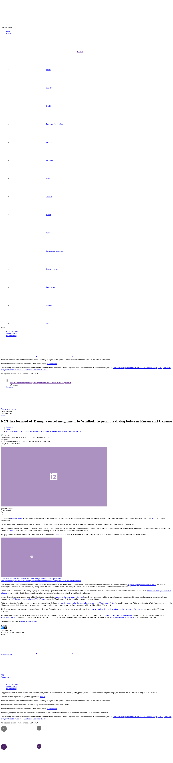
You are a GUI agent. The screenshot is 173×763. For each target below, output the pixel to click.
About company (12, 331)
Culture (49, 305)
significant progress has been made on (142, 585)
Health (48, 106)
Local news (50, 287)
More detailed (52, 364)
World (48, 215)
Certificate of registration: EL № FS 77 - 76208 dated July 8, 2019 (137, 368)
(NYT (153, 518)
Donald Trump (16, 518)
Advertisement (11, 336)
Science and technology (55, 251)
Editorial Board (11, 334)
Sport (48, 323)
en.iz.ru (42, 697)
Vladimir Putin (60, 535)
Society (49, 88)
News (8, 31)
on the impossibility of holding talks (123, 617)
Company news (52, 269)
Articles (8, 33)
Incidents (49, 160)
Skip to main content (8, 409)
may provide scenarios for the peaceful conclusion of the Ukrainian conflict (85, 603)
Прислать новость (8, 677)
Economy (49, 142)
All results (9, 387)
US (2, 518)
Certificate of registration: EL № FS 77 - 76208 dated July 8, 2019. (138, 717)
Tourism (49, 197)
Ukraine (12, 531)
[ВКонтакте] (2, 627)
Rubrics (80, 52)
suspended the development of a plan (69, 597)
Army (48, 233)
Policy (48, 70)
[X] (5, 627)
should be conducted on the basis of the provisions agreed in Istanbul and (116, 609)
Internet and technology (55, 124)
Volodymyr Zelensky (9, 617)
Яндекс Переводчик (28, 621)
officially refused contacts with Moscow (118, 615)
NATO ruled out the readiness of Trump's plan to (29, 599)
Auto (48, 178)
